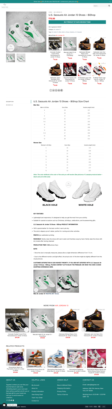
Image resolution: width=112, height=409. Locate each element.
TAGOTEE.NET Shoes (52, 293)
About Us (34, 388)
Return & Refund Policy (64, 385)
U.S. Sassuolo (78, 32)
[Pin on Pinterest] (59, 90)
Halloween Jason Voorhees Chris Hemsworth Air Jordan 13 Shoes (55, 80)
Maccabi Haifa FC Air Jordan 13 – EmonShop (70, 54)
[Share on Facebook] (51, 90)
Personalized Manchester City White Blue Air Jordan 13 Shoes (56, 370)
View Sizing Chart (37, 394)
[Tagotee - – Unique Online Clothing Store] (8, 6)
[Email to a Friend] (56, 90)
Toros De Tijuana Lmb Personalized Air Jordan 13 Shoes (70, 79)
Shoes (67, 32)
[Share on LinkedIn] (61, 90)
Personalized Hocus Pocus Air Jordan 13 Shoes (35, 370)
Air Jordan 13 (58, 12)
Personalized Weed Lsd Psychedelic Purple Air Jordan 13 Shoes (15, 369)
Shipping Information (63, 388)
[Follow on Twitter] (11, 400)
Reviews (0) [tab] (9, 105)
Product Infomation (38, 391)
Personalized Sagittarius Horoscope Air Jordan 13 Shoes (76, 370)
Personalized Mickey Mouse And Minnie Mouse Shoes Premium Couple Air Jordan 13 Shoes (96, 371)
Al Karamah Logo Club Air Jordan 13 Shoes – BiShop (84, 79)
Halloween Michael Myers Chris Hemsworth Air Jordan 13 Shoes (84, 54)
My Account (35, 385)
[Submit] (109, 5)
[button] (8, 50)
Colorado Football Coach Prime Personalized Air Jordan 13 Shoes (55, 54)
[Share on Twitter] (53, 90)
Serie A (63, 32)
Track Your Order (37, 397)
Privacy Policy (61, 391)
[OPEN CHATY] (4, 405)
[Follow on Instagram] (9, 400)
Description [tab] (9, 101)
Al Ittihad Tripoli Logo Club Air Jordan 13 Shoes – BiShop (99, 79)
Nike (60, 32)
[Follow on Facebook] (7, 400)
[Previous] (8, 32)
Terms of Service (62, 394)
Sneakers (72, 32)
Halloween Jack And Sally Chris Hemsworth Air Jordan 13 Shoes (99, 53)
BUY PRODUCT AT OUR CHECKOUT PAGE (77, 22)
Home (50, 12)
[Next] (43, 32)
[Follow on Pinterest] (13, 400)
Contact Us (35, 401)
